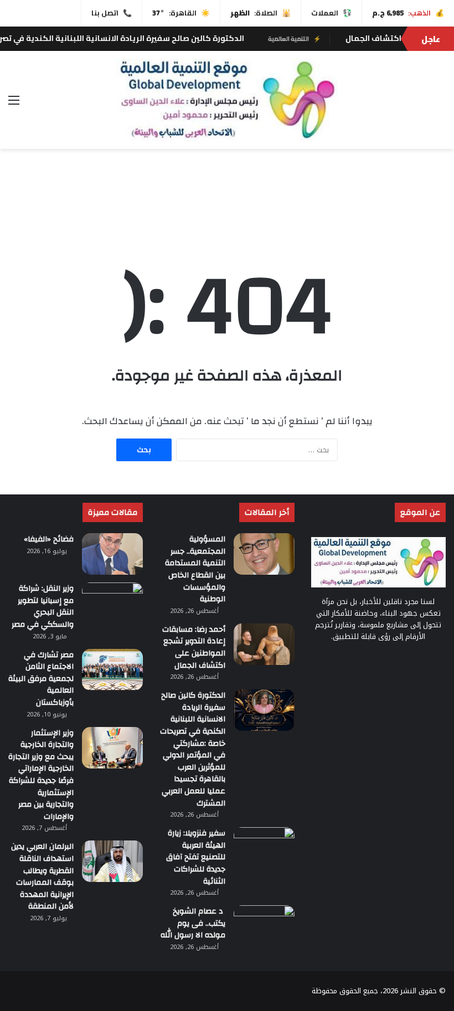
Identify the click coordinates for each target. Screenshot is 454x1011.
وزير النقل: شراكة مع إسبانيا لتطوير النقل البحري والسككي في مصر (43, 606)
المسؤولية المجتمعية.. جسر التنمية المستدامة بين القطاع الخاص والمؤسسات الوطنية (195, 569)
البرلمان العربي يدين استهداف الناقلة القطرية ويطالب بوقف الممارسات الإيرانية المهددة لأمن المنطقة (42, 876)
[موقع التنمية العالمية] (227, 100)
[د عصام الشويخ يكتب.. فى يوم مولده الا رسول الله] (264, 926)
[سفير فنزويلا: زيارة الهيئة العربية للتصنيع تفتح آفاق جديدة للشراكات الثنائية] (264, 848)
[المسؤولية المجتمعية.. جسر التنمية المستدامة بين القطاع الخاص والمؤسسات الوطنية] (264, 554)
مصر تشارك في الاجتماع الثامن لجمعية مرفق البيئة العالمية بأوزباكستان (41, 679)
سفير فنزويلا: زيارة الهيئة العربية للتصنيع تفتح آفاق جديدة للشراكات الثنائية (195, 857)
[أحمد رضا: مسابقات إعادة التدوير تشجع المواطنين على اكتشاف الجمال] (264, 644)
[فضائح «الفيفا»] (112, 554)
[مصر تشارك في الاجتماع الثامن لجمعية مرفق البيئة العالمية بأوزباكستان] (112, 669)
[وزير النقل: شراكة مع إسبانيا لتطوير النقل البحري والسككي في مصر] (112, 603)
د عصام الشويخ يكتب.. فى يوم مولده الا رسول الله (193, 923)
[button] (437, 204)
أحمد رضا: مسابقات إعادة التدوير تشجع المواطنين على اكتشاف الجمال (193, 647)
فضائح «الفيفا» (49, 539)
